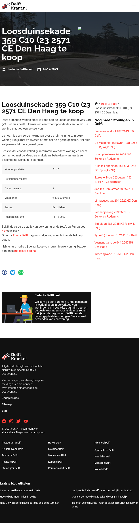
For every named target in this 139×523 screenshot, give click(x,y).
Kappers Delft (55, 461)
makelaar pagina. (25, 251)
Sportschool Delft (104, 450)
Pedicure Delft (9, 461)
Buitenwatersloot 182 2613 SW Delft (114, 133)
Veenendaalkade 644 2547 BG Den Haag (113, 245)
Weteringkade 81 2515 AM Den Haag (114, 256)
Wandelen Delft (102, 456)
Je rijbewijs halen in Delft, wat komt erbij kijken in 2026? (103, 490)
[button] (134, 6)
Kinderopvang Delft (12, 448)
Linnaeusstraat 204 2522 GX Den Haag (115, 203)
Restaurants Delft (12, 442)
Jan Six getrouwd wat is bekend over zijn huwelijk (99, 496)
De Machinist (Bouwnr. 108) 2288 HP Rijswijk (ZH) (115, 145)
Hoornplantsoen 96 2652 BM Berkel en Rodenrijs (112, 156)
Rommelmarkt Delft (59, 468)
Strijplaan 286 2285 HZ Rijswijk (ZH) (114, 226)
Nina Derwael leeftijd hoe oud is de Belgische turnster (29, 502)
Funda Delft (20, 235)
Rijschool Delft (102, 442)
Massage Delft (102, 462)
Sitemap (7, 404)
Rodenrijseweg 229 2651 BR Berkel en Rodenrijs (112, 214)
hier (4, 231)
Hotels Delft (54, 442)
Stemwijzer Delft (11, 468)
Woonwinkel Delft (58, 455)
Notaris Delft (101, 469)
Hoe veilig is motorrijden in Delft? (18, 496)
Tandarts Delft (10, 455)
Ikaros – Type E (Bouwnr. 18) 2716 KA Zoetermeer (112, 180)
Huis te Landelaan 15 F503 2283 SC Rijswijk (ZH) (115, 168)
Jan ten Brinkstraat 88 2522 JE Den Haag (114, 191)
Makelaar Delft (56, 448)
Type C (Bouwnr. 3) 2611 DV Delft (115, 235)
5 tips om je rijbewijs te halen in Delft (20, 490)
